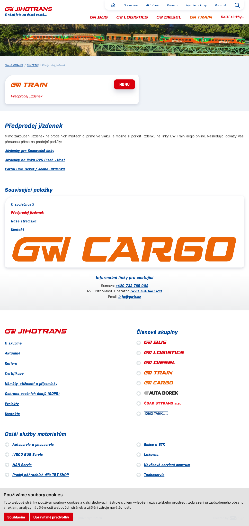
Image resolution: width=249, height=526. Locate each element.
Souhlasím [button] (16, 517)
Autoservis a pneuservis (33, 444)
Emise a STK (154, 444)
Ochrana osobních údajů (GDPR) (32, 394)
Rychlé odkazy (196, 5)
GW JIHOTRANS (14, 65)
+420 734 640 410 (146, 291)
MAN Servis (22, 465)
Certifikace (14, 373)
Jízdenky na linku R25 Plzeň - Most (35, 160)
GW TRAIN (32, 65)
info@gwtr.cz (129, 297)
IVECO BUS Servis (27, 454)
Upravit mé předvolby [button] (51, 517)
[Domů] (113, 5)
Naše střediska (23, 221)
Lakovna (151, 454)
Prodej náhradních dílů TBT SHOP (40, 475)
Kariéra (172, 5)
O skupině (131, 5)
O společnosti (22, 204)
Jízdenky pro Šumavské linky (29, 151)
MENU (124, 84)
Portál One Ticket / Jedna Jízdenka (35, 169)
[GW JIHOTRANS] (28, 9)
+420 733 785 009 (132, 286)
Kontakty (12, 414)
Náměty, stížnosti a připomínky (31, 384)
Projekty (12, 404)
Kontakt (220, 5)
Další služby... (232, 17)
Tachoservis (154, 475)
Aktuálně (152, 5)
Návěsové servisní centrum (167, 465)
